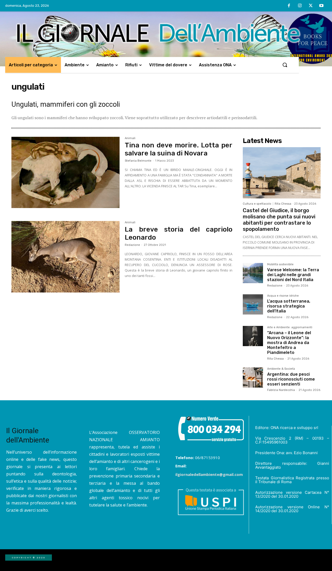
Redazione (132, 245)
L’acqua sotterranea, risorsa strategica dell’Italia (288, 306)
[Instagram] (299, 6)
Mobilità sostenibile (280, 264)
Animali (130, 138)
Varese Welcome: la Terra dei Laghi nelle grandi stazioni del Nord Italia (293, 274)
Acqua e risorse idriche (283, 295)
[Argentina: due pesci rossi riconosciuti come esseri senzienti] (253, 377)
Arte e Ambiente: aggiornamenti (289, 327)
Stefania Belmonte (138, 160)
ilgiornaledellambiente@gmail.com (209, 474)
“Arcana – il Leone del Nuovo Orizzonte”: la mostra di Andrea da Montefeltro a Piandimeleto (289, 342)
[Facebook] (289, 6)
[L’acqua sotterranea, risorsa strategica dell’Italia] (253, 304)
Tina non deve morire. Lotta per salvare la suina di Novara (178, 149)
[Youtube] (321, 6)
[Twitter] (310, 6)
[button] (285, 65)
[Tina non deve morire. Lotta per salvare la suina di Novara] (65, 172)
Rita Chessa (283, 203)
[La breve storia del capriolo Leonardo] (65, 256)
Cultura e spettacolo (257, 203)
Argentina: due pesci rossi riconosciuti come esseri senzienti (291, 379)
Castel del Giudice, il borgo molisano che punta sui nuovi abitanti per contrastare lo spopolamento (279, 219)
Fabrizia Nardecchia (281, 390)
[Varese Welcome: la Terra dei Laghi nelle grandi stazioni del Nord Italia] (253, 273)
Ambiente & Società (281, 368)
